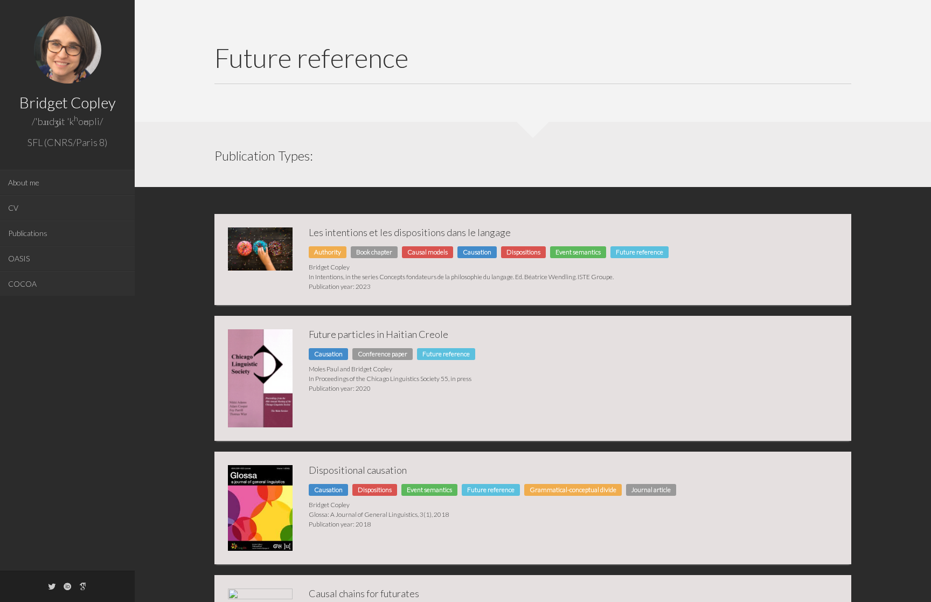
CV (13, 207)
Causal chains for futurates (364, 593)
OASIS (19, 258)
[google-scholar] (83, 586)
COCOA (22, 283)
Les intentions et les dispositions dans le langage (410, 232)
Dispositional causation (358, 470)
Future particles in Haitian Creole (378, 334)
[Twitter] (52, 586)
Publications (27, 233)
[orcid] (67, 586)
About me (23, 182)
